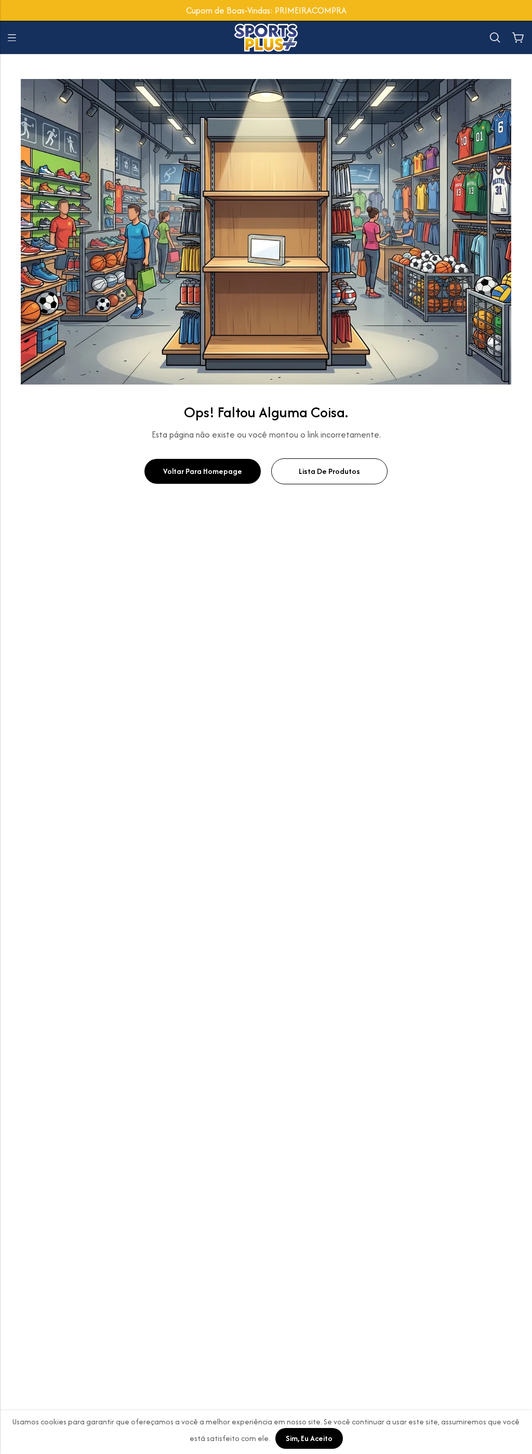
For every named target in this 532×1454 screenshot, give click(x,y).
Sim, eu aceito (309, 1438)
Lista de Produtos (329, 471)
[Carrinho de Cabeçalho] (518, 38)
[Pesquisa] (495, 38)
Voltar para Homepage (202, 471)
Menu (12, 38)
